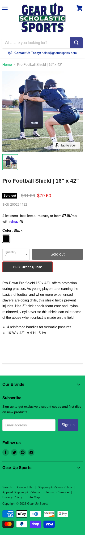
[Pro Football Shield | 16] (10, 162)
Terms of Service (57, 492)
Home (7, 64)
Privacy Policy (12, 497)
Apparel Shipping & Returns (21, 492)
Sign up (68, 425)
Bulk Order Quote (27, 267)
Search (7, 487)
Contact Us (25, 487)
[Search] (76, 42)
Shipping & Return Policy (55, 487)
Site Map (33, 497)
